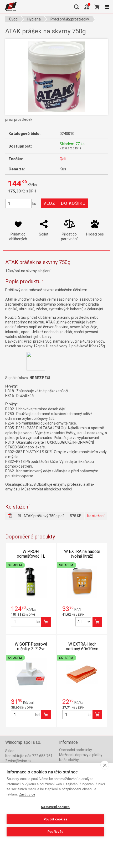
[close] (104, 765)
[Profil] (87, 7)
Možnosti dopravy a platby (80, 755)
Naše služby (69, 760)
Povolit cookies (55, 819)
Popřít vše (55, 832)
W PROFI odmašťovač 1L (31, 554)
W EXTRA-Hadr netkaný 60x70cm (82, 646)
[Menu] (107, 7)
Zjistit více (27, 794)
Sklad (9, 751)
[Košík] (97, 7)
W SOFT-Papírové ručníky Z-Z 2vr (31, 646)
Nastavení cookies (55, 807)
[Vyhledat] (76, 7)
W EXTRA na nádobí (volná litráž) (82, 554)
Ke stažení (95, 516)
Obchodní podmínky (75, 750)
